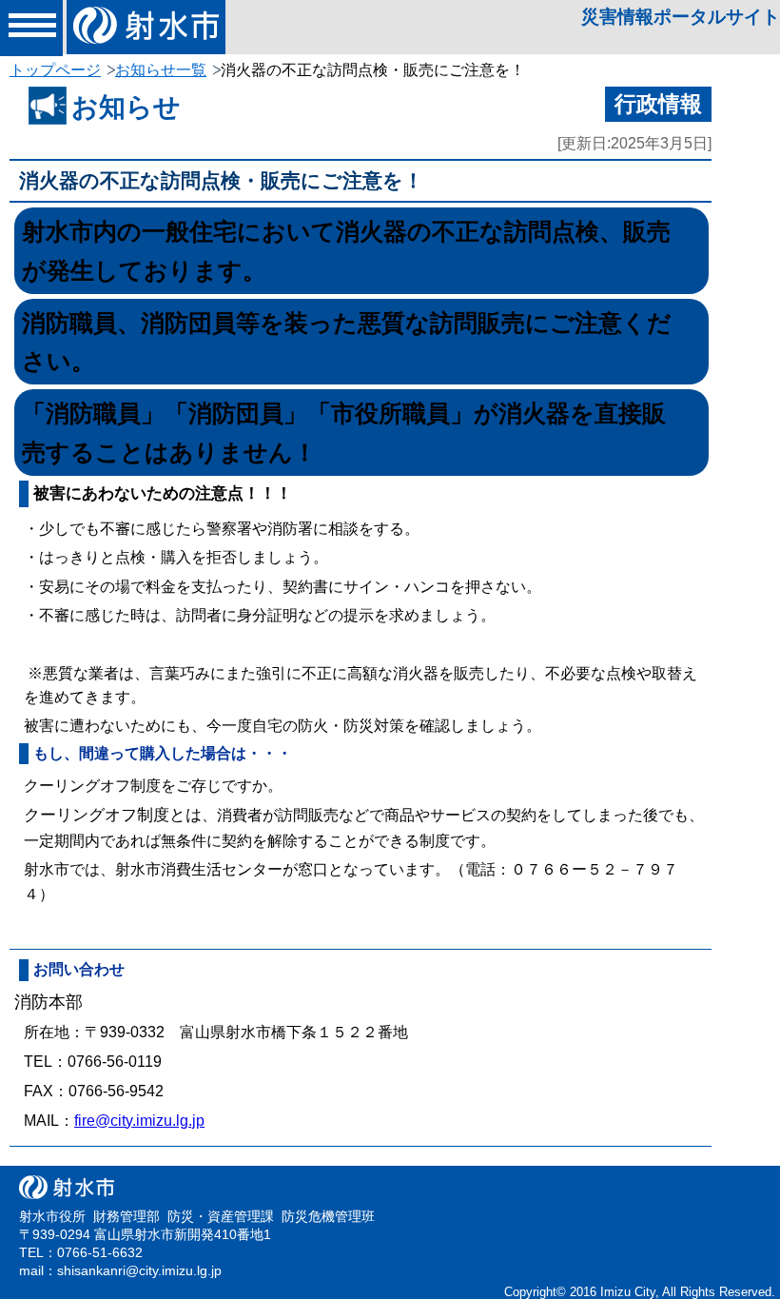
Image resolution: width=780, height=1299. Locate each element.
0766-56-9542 (116, 1091)
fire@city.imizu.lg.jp (139, 1120)
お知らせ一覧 (160, 70)
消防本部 (48, 1002)
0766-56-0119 (115, 1061)
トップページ (55, 70)
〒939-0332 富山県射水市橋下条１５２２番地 (246, 1032)
